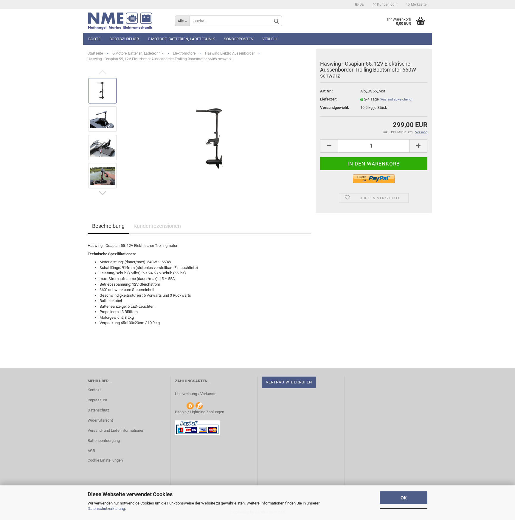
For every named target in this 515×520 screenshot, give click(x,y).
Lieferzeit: (329, 99)
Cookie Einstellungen (105, 460)
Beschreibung (108, 226)
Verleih (269, 39)
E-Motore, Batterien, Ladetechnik (181, 39)
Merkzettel (418, 4)
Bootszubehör (124, 39)
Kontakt (94, 390)
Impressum (97, 400)
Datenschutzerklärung (106, 508)
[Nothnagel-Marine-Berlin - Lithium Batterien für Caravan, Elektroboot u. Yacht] (127, 21)
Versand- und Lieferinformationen (116, 430)
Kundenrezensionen (157, 226)
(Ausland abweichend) (396, 99)
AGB (91, 450)
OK (404, 498)
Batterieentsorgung (104, 440)
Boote (94, 39)
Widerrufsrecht (100, 420)
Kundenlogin (387, 4)
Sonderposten (238, 39)
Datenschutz (98, 410)
